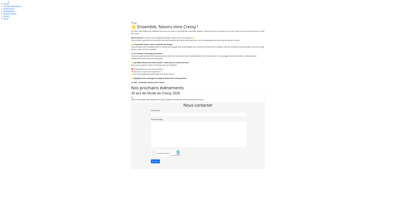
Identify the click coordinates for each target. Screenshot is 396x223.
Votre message (157, 119)
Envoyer (155, 161)
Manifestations (9, 11)
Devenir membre (9, 13)
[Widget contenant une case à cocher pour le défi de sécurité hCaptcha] (166, 153)
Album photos (8, 9)
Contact (6, 16)
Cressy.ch (3, 1)
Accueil (6, 4)
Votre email (155, 110)
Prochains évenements (12, 6)
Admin (5, 18)
